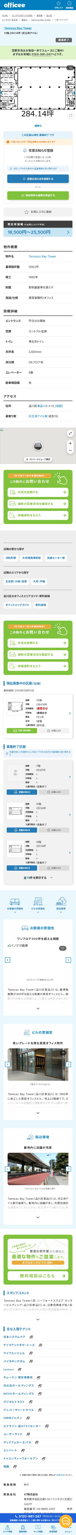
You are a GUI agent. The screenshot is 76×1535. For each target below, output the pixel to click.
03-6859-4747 (46, 1509)
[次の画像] (68, 960)
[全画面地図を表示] (70, 433)
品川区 (49, 15)
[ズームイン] (70, 443)
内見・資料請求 (24, 730)
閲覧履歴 (69, 8)
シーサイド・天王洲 (9, 20)
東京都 (39, 15)
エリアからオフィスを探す (22, 15)
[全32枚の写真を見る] (71, 115)
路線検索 (23, 1531)
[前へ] (1, 92)
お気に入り (58, 8)
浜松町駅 (10, 558)
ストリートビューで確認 (39, 459)
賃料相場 (40, 605)
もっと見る (38, 1007)
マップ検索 (38, 1531)
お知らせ (61, 1475)
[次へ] (74, 92)
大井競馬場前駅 (31, 558)
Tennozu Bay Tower (41, 20)
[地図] (59, 406)
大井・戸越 (39, 581)
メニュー (68, 1531)
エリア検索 (7, 1531)
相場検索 (53, 1531)
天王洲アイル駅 (38, 416)
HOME (5, 15)
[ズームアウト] (70, 450)
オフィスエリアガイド (17, 605)
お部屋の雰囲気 (15, 908)
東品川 (24, 20)
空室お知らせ (24, 792)
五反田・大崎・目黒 (16, 581)
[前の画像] (7, 960)
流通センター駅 (56, 558)
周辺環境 (61, 908)
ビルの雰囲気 (38, 908)
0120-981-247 (42, 54)
